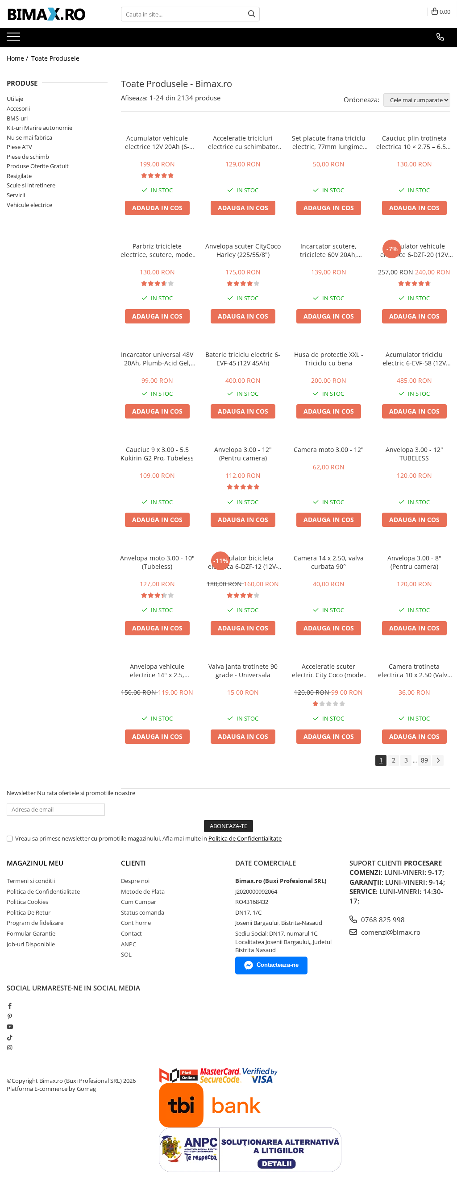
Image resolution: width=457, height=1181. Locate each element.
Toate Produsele (55, 58)
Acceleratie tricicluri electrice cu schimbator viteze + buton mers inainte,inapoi (243, 142)
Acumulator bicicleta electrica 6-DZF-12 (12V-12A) (243, 562)
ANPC (128, 944)
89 (424, 760)
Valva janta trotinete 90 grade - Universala (243, 670)
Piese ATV (19, 147)
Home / (18, 58)
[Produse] (14, 39)
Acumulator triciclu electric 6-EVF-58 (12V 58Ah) (414, 358)
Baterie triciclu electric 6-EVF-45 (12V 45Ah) (242, 358)
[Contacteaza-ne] (440, 37)
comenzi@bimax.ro (389, 932)
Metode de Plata (143, 891)
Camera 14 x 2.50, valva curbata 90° (329, 562)
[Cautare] (252, 14)
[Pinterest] (9, 1016)
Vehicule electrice (29, 205)
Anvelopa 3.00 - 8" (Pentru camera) (414, 562)
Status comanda (142, 912)
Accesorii (18, 108)
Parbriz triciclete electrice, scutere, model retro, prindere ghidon (157, 250)
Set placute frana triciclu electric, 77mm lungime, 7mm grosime (329, 142)
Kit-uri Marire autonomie (39, 128)
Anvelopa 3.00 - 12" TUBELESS (414, 453)
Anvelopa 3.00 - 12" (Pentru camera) (243, 453)
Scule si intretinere (31, 185)
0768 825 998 (382, 919)
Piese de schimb (28, 157)
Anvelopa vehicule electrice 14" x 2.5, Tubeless (157, 670)
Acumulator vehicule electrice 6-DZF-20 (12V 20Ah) (414, 250)
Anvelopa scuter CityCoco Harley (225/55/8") (243, 250)
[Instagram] (9, 1048)
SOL (126, 954)
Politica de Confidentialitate (245, 838)
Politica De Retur (28, 912)
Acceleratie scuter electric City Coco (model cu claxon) (328, 670)
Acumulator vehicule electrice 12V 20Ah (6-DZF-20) (157, 142)
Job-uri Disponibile (31, 944)
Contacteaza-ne (278, 964)
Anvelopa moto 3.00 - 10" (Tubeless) (157, 562)
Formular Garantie (31, 933)
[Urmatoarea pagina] (438, 760)
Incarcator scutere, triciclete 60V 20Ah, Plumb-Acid (328, 250)
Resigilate (19, 176)
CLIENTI (133, 862)
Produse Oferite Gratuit (38, 166)
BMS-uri (17, 118)
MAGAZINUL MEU (35, 862)
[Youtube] (9, 1027)
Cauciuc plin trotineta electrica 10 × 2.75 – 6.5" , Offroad (414, 142)
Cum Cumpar (138, 902)
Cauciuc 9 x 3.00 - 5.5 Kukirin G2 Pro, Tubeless (157, 453)
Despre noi (135, 881)
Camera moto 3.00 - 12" (329, 449)
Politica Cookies (27, 902)
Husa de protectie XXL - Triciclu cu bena (328, 358)
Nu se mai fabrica (29, 137)
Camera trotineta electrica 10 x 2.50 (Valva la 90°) (414, 670)
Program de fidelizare (35, 923)
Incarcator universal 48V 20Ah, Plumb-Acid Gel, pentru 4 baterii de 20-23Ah (157, 358)
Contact (131, 933)
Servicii (16, 195)
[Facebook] (9, 1006)
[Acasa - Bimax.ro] (51, 14)
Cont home (136, 923)
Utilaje (15, 99)
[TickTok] (9, 1037)
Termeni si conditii (31, 881)
